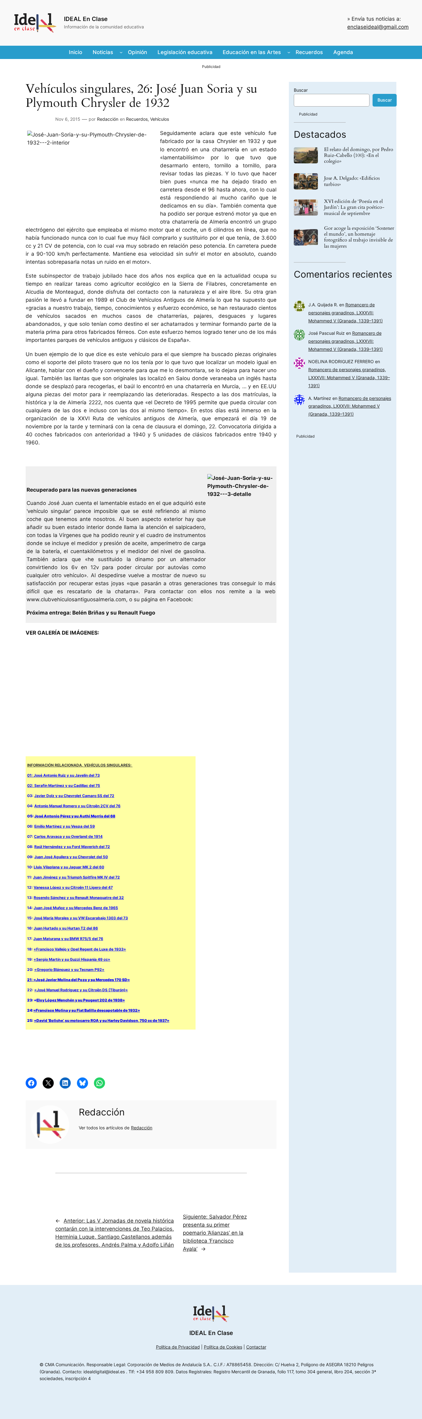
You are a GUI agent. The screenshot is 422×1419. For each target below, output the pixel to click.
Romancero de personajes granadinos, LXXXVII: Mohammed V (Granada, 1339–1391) (345, 312)
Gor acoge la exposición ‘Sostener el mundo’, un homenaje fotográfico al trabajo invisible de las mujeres (359, 237)
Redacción (107, 119)
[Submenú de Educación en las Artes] (288, 52)
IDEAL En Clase (86, 19)
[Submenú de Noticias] (121, 52)
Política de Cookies (223, 1347)
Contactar (256, 1347)
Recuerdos (137, 119)
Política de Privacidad (178, 1347)
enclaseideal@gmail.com (378, 27)
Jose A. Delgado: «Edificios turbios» (352, 181)
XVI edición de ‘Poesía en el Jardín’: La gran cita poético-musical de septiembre (354, 207)
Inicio (75, 52)
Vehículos (159, 119)
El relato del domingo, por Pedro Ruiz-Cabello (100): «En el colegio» (358, 156)
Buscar (301, 90)
